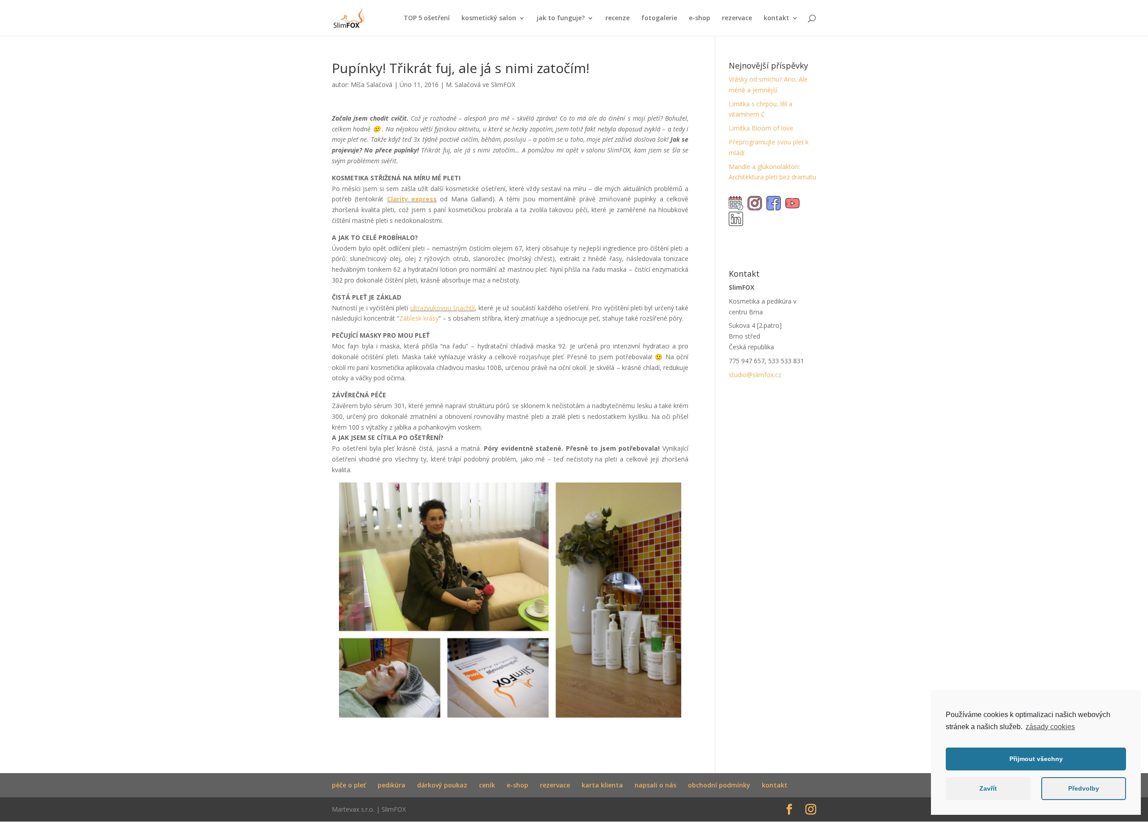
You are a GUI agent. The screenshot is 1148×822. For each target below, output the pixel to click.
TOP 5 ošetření (427, 18)
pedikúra (391, 785)
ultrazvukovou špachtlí (442, 308)
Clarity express (412, 199)
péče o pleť (349, 785)
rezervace (737, 18)
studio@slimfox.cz (755, 374)
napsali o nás (655, 785)
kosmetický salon (488, 18)
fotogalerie (659, 18)
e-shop (699, 18)
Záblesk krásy (419, 318)
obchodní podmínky (719, 785)
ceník (487, 785)
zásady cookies (1050, 727)
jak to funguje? (561, 18)
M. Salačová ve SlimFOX (480, 84)
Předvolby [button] (1083, 788)
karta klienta (602, 785)
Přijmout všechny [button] (1036, 758)
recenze (617, 18)
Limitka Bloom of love (761, 128)
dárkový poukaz (442, 785)
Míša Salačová (371, 84)
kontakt (776, 18)
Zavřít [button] (988, 788)
